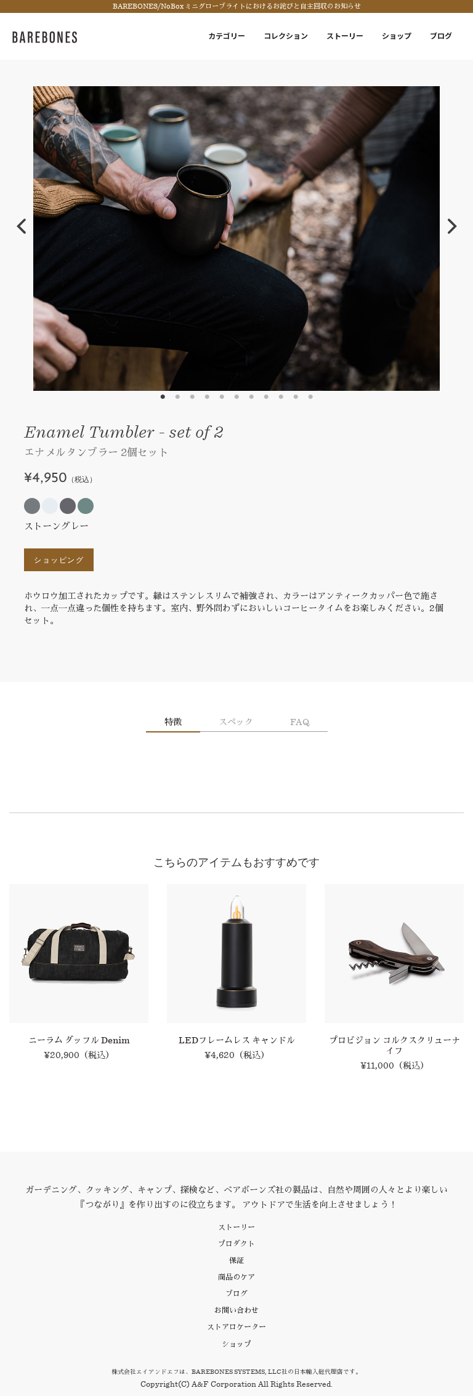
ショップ (396, 36)
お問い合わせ (236, 1310)
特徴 (173, 722)
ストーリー (344, 36)
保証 (236, 1260)
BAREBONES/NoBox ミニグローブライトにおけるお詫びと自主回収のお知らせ (237, 6)
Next (452, 226)
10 (295, 397)
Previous (21, 226)
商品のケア (236, 1277)
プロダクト (236, 1243)
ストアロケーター (236, 1326)
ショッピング (59, 559)
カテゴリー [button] (226, 36)
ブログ (441, 36)
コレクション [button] (286, 36)
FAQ (299, 722)
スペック (236, 722)
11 (310, 397)
